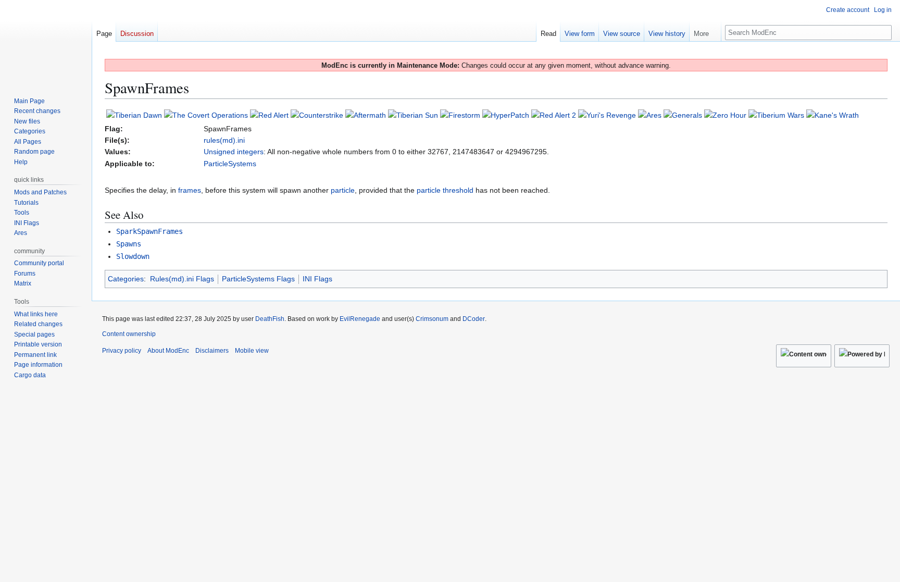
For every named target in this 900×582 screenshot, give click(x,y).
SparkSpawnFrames (149, 231)
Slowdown (132, 256)
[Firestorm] (460, 114)
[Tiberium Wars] (776, 114)
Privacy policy (121, 350)
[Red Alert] (269, 114)
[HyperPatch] (505, 114)
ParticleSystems (230, 163)
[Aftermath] (365, 114)
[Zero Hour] (725, 114)
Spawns (128, 244)
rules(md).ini (224, 140)
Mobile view (252, 350)
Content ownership (129, 334)
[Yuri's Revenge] (607, 114)
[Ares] (649, 114)
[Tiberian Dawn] (134, 114)
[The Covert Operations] (206, 114)
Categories (126, 279)
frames (189, 190)
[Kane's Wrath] (832, 114)
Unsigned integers (234, 151)
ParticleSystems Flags (258, 279)
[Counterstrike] (317, 114)
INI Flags (317, 279)
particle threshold (445, 190)
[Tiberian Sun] (413, 114)
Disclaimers (212, 350)
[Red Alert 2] (553, 114)
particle (343, 190)
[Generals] (683, 114)
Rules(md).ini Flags (182, 279)
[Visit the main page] (46, 41)
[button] (705, 31)
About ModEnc (168, 350)
